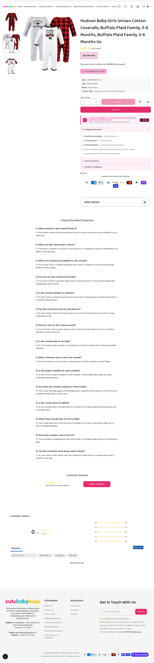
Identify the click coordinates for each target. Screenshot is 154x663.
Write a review (138, 547)
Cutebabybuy (63, 653)
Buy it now (116, 109)
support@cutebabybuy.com (25, 632)
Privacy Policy (49, 614)
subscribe (141, 611)
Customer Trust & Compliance (51, 636)
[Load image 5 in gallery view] (11, 21)
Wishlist (74, 614)
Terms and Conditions (53, 622)
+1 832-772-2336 (26, 635)
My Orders (75, 610)
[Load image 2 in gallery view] (11, 64)
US (144, 6)
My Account (75, 606)
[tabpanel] (77, 570)
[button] (86, 48)
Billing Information (51, 626)
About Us (48, 606)
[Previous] (11, 8)
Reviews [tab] (16, 548)
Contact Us (48, 610)
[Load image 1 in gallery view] (11, 43)
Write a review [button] (97, 484)
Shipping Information (52, 618)
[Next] (11, 78)
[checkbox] (72, 555)
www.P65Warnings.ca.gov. (131, 632)
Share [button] (85, 173)
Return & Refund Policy (53, 631)
